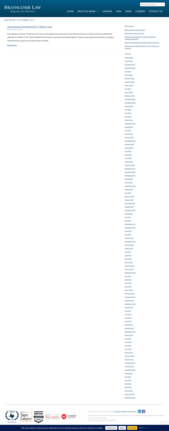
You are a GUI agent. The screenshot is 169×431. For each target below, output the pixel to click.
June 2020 (128, 155)
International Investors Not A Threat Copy (29, 26)
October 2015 (129, 245)
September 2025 (130, 68)
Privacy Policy (132, 411)
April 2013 (128, 321)
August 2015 (129, 248)
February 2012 (129, 356)
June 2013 (128, 314)
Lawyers (107, 11)
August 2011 (129, 373)
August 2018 (129, 189)
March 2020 (129, 162)
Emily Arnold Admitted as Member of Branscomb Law (142, 42)
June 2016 (128, 231)
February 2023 (129, 96)
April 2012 (128, 349)
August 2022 (129, 106)
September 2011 (130, 370)
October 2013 (129, 300)
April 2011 (128, 387)
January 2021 (129, 137)
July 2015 (128, 252)
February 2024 (129, 82)
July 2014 (128, 276)
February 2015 (129, 266)
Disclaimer (118, 411)
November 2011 (130, 363)
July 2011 (128, 377)
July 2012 (128, 339)
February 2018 (129, 196)
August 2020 (129, 148)
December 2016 (130, 224)
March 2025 (129, 75)
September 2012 (130, 332)
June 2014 (128, 280)
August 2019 (129, 179)
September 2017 (130, 210)
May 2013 (128, 318)
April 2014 (128, 286)
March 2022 (129, 120)
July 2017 (128, 217)
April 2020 (128, 158)
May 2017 (128, 221)
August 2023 (129, 85)
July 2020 (128, 151)
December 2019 (130, 169)
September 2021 (130, 123)
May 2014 (128, 283)
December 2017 (130, 203)
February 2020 (129, 165)
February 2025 (129, 78)
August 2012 (129, 335)
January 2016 (129, 238)
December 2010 (130, 398)
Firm (118, 11)
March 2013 (129, 325)
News (128, 11)
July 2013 (128, 311)
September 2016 (130, 228)
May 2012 (128, 345)
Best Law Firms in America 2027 (135, 30)
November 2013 (130, 297)
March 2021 (129, 134)
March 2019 (129, 182)
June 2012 (128, 342)
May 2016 (128, 234)
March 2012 (129, 352)
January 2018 (129, 200)
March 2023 (129, 92)
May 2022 (128, 113)
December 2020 (130, 141)
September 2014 (130, 273)
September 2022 (130, 103)
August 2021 (129, 127)
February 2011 (129, 394)
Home (70, 11)
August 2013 (129, 307)
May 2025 (128, 71)
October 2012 (129, 328)
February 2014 (129, 293)
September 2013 (130, 304)
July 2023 (128, 89)
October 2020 (129, 144)
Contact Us (155, 11)
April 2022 (128, 116)
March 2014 (129, 290)
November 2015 (130, 241)
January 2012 (129, 359)
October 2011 (129, 366)
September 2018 (130, 186)
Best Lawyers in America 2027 (134, 33)
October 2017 (129, 207)
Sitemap (124, 411)
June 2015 (128, 255)
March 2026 (129, 61)
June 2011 (128, 380)
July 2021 (128, 130)
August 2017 (129, 214)
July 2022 (128, 110)
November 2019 (130, 172)
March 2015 (129, 262)
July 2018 (128, 193)
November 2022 (130, 99)
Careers (140, 11)
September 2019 (130, 175)
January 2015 (129, 269)
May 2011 (128, 384)
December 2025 (130, 64)
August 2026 (129, 57)
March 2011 (129, 391)
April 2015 (128, 259)
